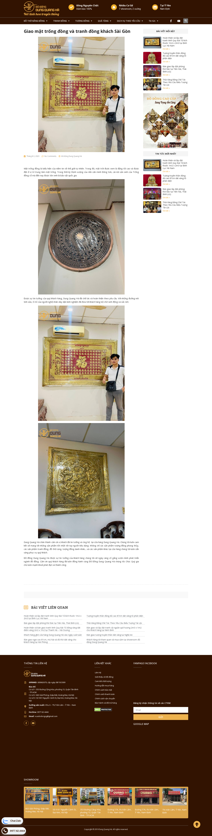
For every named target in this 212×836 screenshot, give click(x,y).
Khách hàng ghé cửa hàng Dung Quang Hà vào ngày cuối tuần (53, 635)
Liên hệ (98, 672)
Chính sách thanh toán (105, 694)
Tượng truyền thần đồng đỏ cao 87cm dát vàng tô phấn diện (174, 56)
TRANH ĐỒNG (60, 20)
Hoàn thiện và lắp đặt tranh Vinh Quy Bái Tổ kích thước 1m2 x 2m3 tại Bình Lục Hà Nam (175, 41)
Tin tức (152, 20)
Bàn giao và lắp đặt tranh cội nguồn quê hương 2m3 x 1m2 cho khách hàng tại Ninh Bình (114, 629)
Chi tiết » (166, 49)
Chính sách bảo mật (103, 690)
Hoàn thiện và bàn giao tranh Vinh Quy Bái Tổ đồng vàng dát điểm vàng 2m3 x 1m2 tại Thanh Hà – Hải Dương (52, 629)
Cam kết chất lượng (103, 681)
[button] (185, 20)
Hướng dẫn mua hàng (104, 685)
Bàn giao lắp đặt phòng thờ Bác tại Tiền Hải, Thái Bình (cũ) (174, 69)
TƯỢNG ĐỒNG (82, 20)
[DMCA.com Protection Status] (103, 710)
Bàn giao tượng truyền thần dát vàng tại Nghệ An (110, 635)
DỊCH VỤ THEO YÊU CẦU (128, 20)
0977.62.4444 (17, 831)
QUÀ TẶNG (103, 20)
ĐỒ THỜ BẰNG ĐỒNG (34, 20)
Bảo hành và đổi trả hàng (106, 703)
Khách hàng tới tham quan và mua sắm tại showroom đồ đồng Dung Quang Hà (113, 641)
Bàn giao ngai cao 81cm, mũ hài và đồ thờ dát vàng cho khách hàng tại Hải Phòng (50, 641)
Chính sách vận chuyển (105, 698)
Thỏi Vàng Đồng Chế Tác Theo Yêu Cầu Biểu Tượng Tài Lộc (175, 82)
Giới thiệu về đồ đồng (104, 677)
